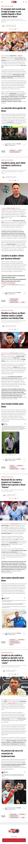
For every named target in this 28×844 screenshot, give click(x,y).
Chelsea (12, 465)
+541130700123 (17, 839)
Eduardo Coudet (11, 208)
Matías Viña (21, 639)
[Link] (15, 180)
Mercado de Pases (14, 302)
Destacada (12, 150)
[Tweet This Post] (12, 180)
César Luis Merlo (14, 299)
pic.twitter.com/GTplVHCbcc (8, 283)
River (20, 57)
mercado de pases (13, 353)
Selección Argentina (14, 152)
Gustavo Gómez (13, 300)
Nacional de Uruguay (14, 642)
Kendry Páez (13, 467)
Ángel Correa (13, 814)
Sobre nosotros (14, 836)
